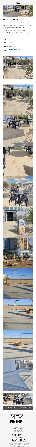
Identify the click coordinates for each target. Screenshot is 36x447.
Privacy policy (18, 437)
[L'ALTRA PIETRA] (18, 2)
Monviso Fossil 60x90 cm (16, 32)
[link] (16, 419)
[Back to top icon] (32, 443)
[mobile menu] (33, 2)
